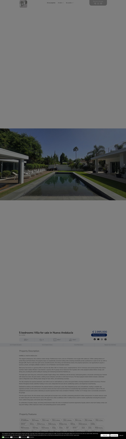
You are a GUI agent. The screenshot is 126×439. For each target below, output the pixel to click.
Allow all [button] (105, 435)
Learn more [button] (76, 435)
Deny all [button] (121, 435)
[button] (3, 437)
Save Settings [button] (114, 435)
